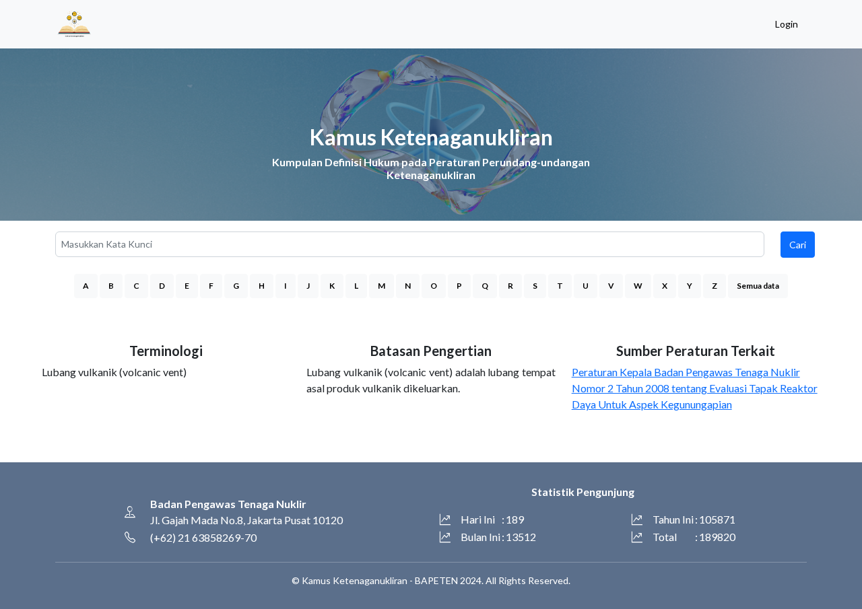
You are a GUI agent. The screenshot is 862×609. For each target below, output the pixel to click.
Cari (797, 244)
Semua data (758, 286)
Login (786, 24)
